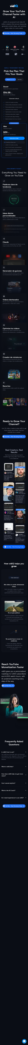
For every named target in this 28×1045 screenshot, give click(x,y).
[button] (8, 471)
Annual (10, 79)
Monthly (20, 79)
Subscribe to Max (14, 138)
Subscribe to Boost (14, 98)
